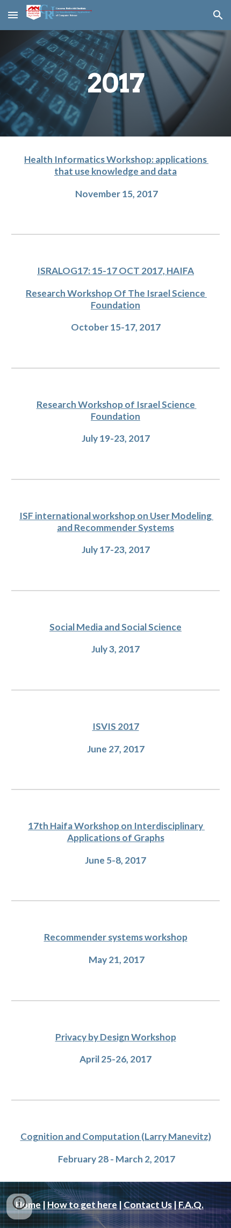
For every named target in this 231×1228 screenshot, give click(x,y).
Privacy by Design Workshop (115, 1037)
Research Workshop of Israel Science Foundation (117, 410)
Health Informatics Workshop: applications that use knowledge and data (116, 165)
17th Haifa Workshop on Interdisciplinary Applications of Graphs (116, 831)
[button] (13, 15)
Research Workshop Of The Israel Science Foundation (116, 299)
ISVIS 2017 (115, 726)
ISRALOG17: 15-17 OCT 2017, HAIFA (115, 270)
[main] (115, 83)
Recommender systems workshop (115, 937)
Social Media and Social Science (115, 627)
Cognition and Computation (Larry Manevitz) (115, 1136)
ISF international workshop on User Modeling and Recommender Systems (116, 521)
